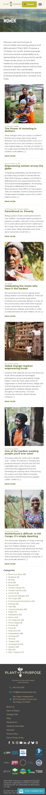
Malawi (11, 612)
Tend (10, 639)
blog (10, 582)
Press (10, 628)
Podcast (11, 625)
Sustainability (13, 633)
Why (19, 163)
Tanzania (20, 209)
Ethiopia (11, 604)
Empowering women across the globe (24, 167)
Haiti (15, 209)
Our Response (14, 620)
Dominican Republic (16, 596)
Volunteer (10, 730)
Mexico (11, 617)
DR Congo (10, 209)
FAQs (8, 718)
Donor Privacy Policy (15, 738)
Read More (10, 156)
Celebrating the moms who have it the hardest (21, 287)
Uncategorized (14, 644)
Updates (16, 126)
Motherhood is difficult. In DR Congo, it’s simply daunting (23, 535)
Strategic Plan (12, 714)
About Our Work (10, 163)
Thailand (11, 641)
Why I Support (14, 652)
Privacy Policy (12, 734)
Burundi (11, 585)
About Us (10, 707)
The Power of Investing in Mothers (20, 130)
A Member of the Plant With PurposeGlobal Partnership (23, 681)
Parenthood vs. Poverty (19, 211)
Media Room (11, 722)
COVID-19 (12, 593)
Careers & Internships (15, 726)
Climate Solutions (15, 590)
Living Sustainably (15, 609)
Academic (12, 577)
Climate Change (15, 588)
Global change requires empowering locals (19, 367)
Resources (10, 126)
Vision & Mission (13, 711)
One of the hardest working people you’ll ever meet (21, 452)
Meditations (13, 615)
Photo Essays (14, 623)
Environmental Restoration (19, 601)
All (5, 126)
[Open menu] (40, 4)
